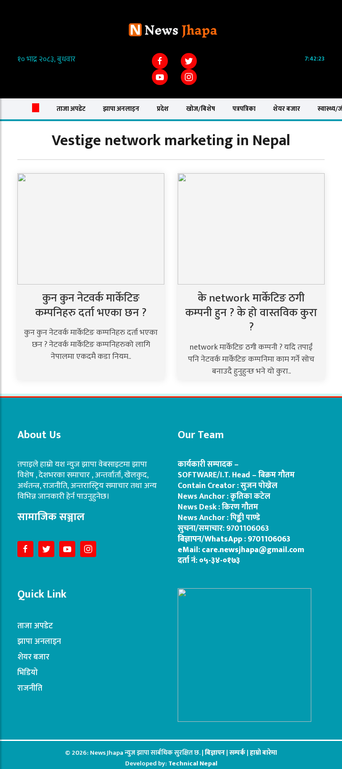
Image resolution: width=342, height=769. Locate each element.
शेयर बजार (286, 108)
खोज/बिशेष (200, 108)
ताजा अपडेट (71, 108)
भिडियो (27, 672)
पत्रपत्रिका (244, 108)
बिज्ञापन (215, 752)
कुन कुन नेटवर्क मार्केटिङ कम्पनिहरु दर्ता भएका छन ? (91, 305)
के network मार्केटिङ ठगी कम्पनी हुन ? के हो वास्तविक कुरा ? (251, 312)
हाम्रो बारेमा (263, 752)
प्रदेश (163, 108)
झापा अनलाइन (121, 108)
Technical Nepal (192, 763)
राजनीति (29, 688)
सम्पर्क (238, 752)
